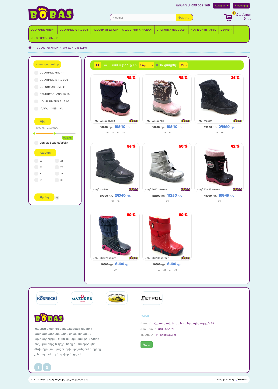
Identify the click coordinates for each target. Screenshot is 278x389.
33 (61, 173)
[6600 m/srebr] (167, 167)
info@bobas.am (166, 334)
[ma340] (115, 167)
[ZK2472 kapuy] (115, 235)
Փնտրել (184, 17)
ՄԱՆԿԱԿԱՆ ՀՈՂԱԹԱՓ (74, 29)
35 (41, 180)
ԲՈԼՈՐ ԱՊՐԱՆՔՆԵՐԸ (44, 37)
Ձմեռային (81, 47)
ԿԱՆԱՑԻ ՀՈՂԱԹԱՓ (105, 29)
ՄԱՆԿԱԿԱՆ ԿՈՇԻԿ (43, 29)
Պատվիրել (241, 5)
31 (41, 173)
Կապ (146, 344)
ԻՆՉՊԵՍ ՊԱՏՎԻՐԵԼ (203, 29)
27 (41, 167)
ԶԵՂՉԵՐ (226, 29)
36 (61, 180)
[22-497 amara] (219, 167)
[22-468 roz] (167, 98)
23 (41, 160)
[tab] (97, 65)
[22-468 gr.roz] (115, 98)
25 (61, 160)
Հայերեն (220, 5)
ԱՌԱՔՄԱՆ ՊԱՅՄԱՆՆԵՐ (171, 29)
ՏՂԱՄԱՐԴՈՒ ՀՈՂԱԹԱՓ (137, 29)
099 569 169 (193, 5)
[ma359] (219, 98)
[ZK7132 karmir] (167, 235)
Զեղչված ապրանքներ (54, 142)
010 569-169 (166, 329)
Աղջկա (67, 47)
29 (61, 167)
